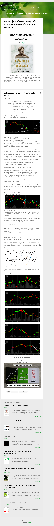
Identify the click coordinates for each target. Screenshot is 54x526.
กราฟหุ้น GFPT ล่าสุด (9, 436)
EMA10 (8, 391)
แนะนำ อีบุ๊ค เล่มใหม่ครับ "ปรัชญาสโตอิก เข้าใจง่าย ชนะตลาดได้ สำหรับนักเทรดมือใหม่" (20, 24)
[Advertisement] (49, 38)
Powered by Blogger (27, 520)
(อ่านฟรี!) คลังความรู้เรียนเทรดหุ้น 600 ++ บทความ (37, 13)
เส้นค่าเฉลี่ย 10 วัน (23, 391)
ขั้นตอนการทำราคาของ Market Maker (14, 421)
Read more (38, 416)
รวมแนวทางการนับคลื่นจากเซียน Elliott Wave (15, 502)
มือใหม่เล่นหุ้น (15, 391)
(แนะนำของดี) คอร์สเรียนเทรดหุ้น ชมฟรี (15, 13)
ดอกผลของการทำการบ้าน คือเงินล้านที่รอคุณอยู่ (16, 405)
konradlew (29, 522)
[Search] (52, 6)
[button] (40, 21)
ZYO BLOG (8, 5)
